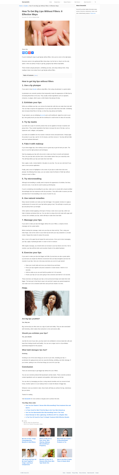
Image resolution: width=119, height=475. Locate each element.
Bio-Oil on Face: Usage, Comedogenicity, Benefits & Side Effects (29, 440)
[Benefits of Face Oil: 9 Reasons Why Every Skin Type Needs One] (47, 456)
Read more (93, 13)
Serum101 (25, 2)
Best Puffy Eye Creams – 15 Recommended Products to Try (64, 440)
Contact (97, 472)
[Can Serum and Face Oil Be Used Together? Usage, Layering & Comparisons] (29, 456)
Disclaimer (69, 472)
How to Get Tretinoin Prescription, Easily (33, 424)
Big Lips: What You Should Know (31, 422)
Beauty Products (67, 2)
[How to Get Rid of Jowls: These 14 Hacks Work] (64, 456)
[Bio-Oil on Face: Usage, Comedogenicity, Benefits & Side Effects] (29, 435)
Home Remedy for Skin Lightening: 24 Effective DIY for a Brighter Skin (46, 415)
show (36, 75)
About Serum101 (87, 2)
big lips (35, 89)
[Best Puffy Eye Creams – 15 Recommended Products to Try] (64, 435)
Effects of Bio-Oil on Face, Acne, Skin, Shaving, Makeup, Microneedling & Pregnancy (46, 442)
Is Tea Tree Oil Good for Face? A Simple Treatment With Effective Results (47, 417)
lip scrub (42, 115)
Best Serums (77, 2)
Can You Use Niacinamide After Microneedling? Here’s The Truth (45, 412)
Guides (26, 5)
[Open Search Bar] (95, 2)
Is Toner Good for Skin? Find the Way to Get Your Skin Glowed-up (45, 410)
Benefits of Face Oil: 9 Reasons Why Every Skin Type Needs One (47, 461)
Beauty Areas (57, 2)
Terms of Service (82, 472)
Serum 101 (26, 472)
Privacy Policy (75, 472)
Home (50, 2)
